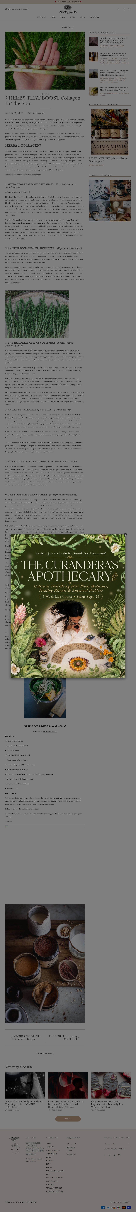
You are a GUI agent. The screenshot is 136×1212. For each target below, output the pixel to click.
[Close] (125, 534)
